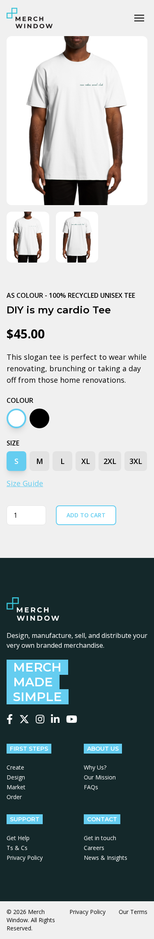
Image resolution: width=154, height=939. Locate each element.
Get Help (18, 838)
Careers (94, 848)
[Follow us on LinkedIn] (55, 719)
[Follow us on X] (24, 719)
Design (16, 777)
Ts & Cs (17, 848)
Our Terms (133, 912)
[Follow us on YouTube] (71, 719)
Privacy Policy (25, 857)
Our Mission (100, 777)
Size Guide (25, 483)
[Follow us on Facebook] (10, 719)
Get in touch (100, 838)
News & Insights (105, 857)
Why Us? (95, 767)
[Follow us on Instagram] (40, 719)
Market (16, 787)
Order (14, 797)
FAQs (91, 787)
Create (15, 767)
